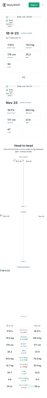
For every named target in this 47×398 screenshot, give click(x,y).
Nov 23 (37, 326)
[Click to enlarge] (10, 23)
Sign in (34, 5)
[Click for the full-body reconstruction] (23, 17)
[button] (23, 183)
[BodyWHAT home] (12, 5)
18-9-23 (9, 326)
